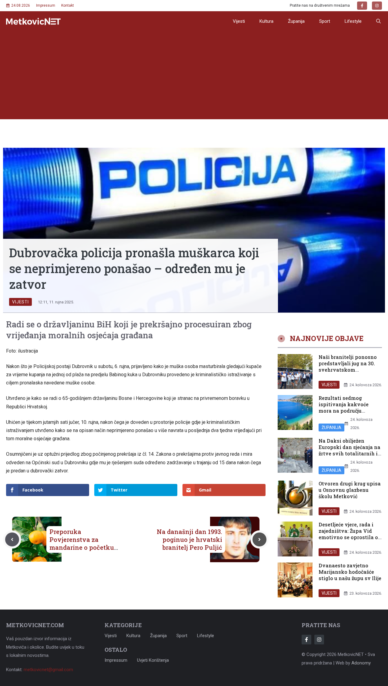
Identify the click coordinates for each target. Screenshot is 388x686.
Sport (324, 21)
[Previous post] (12, 539)
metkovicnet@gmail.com (48, 669)
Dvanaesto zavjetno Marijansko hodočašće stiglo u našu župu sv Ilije (350, 571)
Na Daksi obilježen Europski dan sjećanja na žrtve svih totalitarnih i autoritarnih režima (349, 450)
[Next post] (259, 539)
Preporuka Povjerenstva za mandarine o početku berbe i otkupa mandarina (81, 547)
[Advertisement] (194, 76)
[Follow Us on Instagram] (319, 639)
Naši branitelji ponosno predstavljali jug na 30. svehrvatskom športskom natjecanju (348, 366)
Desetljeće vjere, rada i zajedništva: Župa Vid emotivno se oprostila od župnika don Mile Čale (350, 533)
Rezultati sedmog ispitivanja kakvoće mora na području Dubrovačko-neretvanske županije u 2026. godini (350, 410)
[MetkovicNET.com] (33, 21)
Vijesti (239, 21)
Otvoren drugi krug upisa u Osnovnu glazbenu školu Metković (350, 489)
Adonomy (361, 663)
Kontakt (67, 5)
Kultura (266, 21)
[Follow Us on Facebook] (306, 639)
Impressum (45, 5)
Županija (296, 21)
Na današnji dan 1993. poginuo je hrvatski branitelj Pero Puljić (189, 539)
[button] (378, 21)
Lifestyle (353, 21)
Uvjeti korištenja (153, 660)
